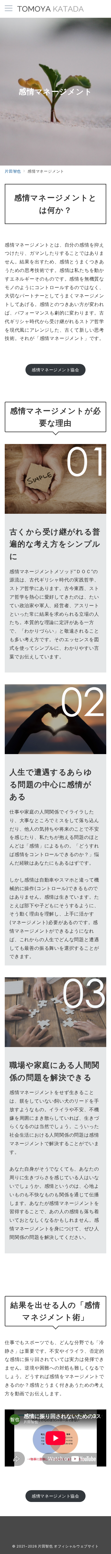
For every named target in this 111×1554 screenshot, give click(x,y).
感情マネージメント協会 (55, 369)
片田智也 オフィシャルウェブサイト (68, 1546)
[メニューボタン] (8, 9)
